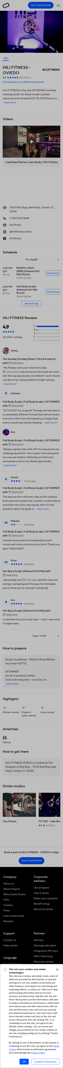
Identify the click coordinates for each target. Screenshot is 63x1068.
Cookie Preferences (45, 1061)
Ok (24, 1061)
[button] (57, 969)
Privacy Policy (38, 1052)
